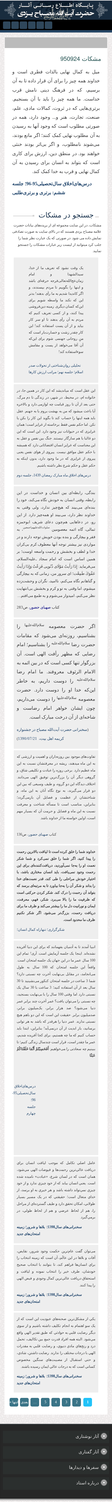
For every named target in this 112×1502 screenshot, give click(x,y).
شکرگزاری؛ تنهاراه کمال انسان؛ (41, 929)
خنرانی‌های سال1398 (63, 1227)
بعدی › (24, 1403)
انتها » (14, 1402)
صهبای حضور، (37, 834)
